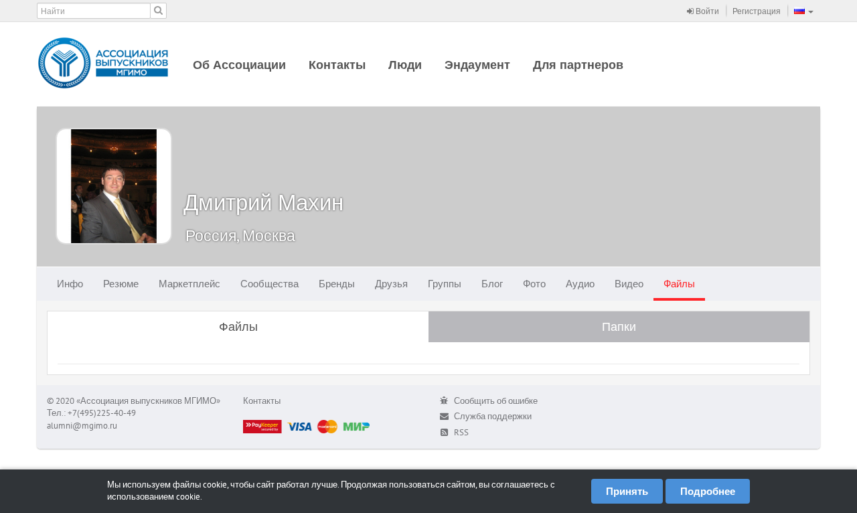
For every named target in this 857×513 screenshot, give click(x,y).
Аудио (580, 283)
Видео (629, 283)
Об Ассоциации (239, 64)
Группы (444, 283)
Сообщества (269, 283)
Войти (706, 11)
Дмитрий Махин (263, 202)
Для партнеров (578, 64)
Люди (405, 64)
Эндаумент (477, 64)
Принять (627, 491)
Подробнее (707, 491)
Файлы (679, 283)
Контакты (337, 64)
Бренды (337, 283)
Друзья (391, 283)
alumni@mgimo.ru (82, 425)
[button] (803, 10)
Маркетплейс (189, 283)
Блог (492, 283)
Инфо (70, 283)
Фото (534, 283)
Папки (619, 326)
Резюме (121, 283)
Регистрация (756, 11)
